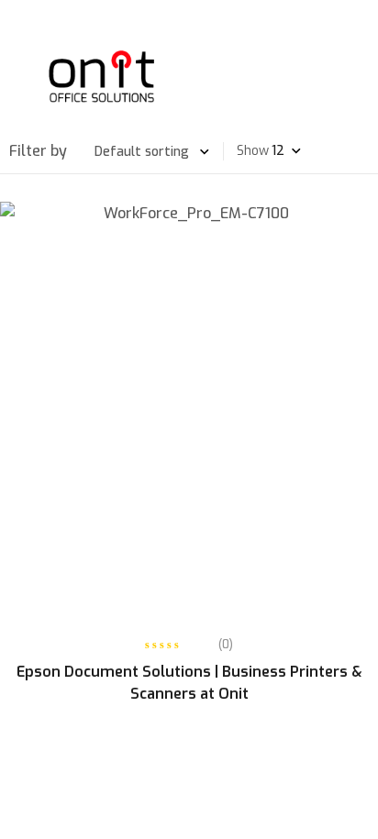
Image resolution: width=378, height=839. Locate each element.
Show (253, 151)
